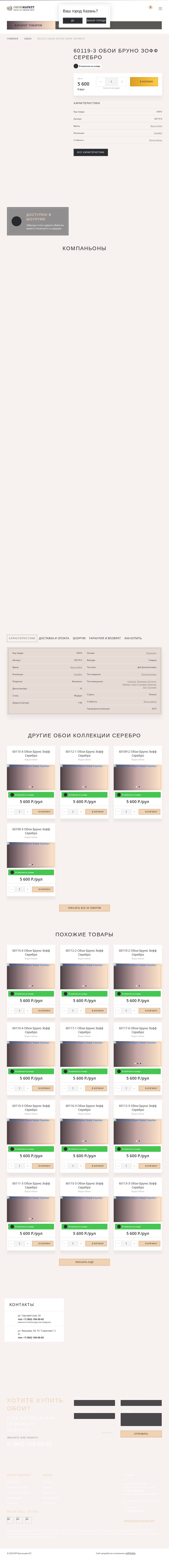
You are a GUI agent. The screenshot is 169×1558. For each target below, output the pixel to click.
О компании (14, 1482)
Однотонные (50, 1492)
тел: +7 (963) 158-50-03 (31, 1319)
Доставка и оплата (17, 1487)
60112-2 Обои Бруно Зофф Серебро (84, 952)
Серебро (158, 133)
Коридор (152, 684)
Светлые (47, 1482)
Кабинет (127, 684)
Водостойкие (155, 140)
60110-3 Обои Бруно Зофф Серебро (31, 1108)
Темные (47, 1487)
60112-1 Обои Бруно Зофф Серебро (84, 753)
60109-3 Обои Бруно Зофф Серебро (31, 831)
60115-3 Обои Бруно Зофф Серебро (84, 1185)
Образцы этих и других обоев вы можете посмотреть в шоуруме (45, 227)
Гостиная (151, 687)
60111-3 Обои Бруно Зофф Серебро (31, 1185)
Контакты (12, 1503)
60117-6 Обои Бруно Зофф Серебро (138, 1030)
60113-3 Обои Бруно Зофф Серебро (138, 1185)
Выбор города (96, 20)
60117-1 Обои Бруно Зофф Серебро (84, 1030)
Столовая (142, 684)
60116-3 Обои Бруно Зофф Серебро (84, 1108)
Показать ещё (84, 1262)
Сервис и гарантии (18, 1492)
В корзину (146, 81)
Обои (28, 38)
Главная (12, 38)
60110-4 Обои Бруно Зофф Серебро (31, 1030)
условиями (107, 1432)
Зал (144, 687)
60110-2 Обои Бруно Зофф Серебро (138, 952)
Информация (14, 1497)
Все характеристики (90, 152)
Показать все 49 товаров (84, 908)
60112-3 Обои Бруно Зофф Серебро (138, 1108)
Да (72, 20)
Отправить (141, 1434)
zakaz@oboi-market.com (139, 1520)
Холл (134, 684)
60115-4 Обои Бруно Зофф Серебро (31, 753)
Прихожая (142, 681)
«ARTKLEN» (130, 1553)
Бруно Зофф (156, 126)
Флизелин (151, 653)
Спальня (132, 681)
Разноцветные (51, 1497)
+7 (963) (134, 1490)
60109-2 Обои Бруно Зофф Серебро (138, 753)
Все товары (49, 1503)
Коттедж (152, 681)
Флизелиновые (148, 674)
